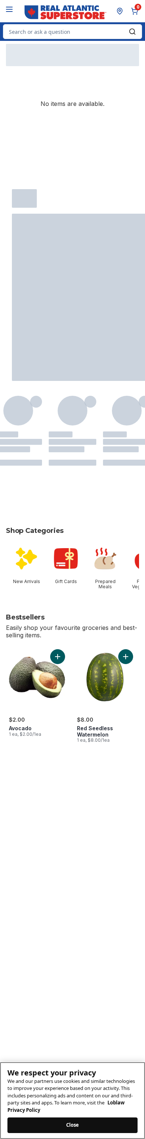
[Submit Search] (132, 31)
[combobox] (72, 31)
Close (72, 1125)
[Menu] (9, 9)
